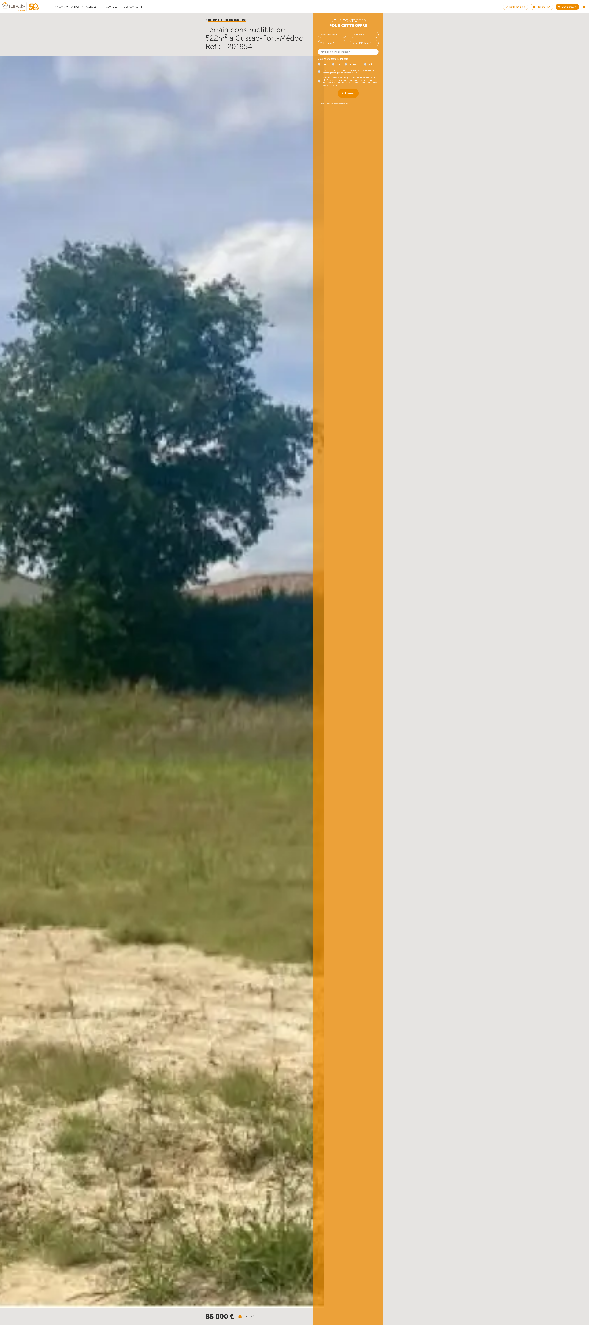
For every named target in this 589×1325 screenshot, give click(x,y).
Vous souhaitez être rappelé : (334, 58)
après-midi (355, 64)
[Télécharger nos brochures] (584, 6)
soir (371, 64)
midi (339, 64)
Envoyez (350, 93)
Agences (91, 6)
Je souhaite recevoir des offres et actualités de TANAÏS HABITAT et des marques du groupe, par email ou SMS (350, 71)
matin (325, 64)
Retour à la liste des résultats (227, 19)
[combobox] (348, 52)
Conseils (111, 6)
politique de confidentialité (362, 82)
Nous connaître (132, 6)
